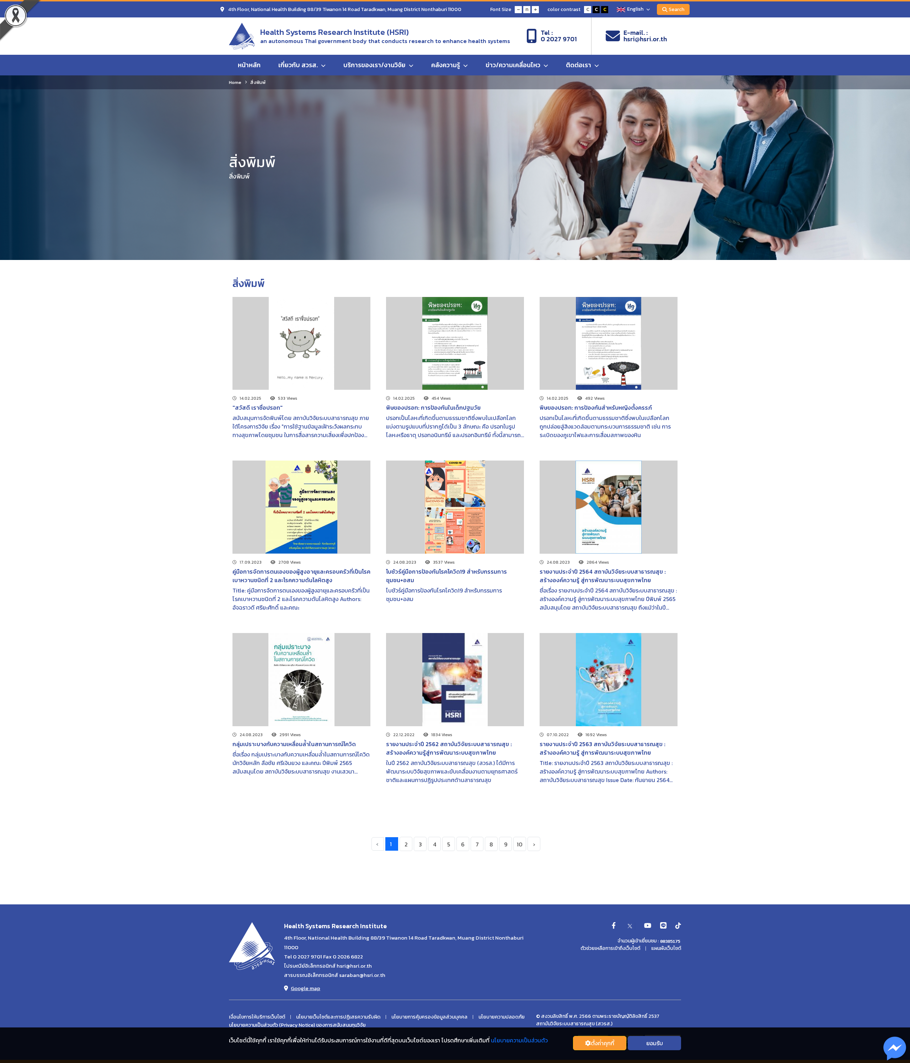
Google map (305, 988)
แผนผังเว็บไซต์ (666, 948)
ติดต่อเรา (579, 65)
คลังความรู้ (446, 65)
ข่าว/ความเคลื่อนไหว (514, 65)
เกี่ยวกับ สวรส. (298, 65)
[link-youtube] (647, 926)
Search (676, 9)
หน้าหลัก (249, 65)
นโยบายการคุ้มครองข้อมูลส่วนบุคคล (429, 1017)
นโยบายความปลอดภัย (501, 1017)
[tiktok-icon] (678, 926)
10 (520, 844)
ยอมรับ (654, 1043)
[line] (663, 926)
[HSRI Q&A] (895, 1049)
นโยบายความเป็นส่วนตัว (519, 1040)
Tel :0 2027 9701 (559, 36)
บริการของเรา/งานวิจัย (375, 65)
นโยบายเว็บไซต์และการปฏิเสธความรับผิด (338, 1017)
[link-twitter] (630, 926)
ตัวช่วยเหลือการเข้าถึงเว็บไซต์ (610, 948)
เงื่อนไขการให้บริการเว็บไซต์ (257, 1017)
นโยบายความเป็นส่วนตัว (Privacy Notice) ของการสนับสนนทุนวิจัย (297, 1025)
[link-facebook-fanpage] (614, 926)
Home (235, 82)
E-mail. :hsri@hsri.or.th (645, 36)
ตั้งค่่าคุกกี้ (602, 1043)
